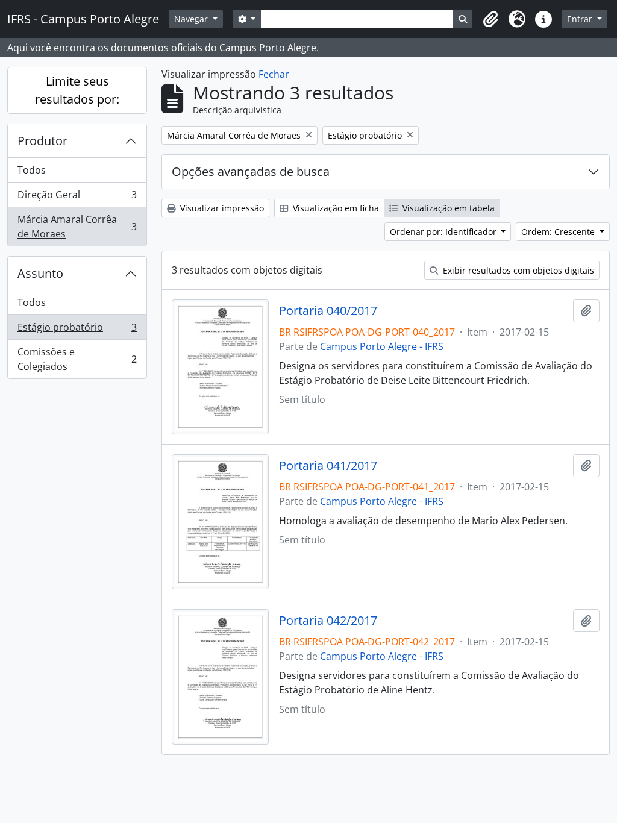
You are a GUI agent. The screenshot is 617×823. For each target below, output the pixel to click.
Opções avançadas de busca (251, 171)
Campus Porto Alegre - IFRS (381, 346)
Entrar (581, 19)
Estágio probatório (77, 330)
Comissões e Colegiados (77, 359)
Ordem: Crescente (559, 231)
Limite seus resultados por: (77, 90)
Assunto (40, 273)
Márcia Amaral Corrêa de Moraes (77, 226)
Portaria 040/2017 (328, 311)
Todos (31, 170)
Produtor (42, 141)
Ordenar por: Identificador (444, 231)
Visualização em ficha (334, 208)
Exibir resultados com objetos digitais (517, 270)
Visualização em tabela (447, 208)
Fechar (273, 74)
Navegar (192, 19)
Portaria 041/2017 (328, 465)
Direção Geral (77, 197)
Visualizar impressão (221, 208)
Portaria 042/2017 (328, 620)
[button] (490, 19)
